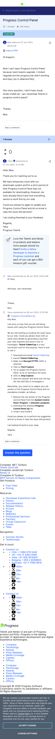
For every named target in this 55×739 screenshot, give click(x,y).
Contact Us (12, 549)
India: (25, 557)
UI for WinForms (28, 10)
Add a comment (12, 127)
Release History (14, 505)
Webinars (11, 513)
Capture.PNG (12, 50)
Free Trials (11, 485)
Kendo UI (5, 472)
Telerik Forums (12, 10)
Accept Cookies (27, 725)
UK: (24, 554)
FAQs (8, 527)
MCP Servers (7, 477)
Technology (12, 647)
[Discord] (13, 588)
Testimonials (13, 539)
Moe (9, 42)
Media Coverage (15, 655)
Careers (10, 657)
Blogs (9, 511)
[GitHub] (13, 585)
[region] (27, 716)
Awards (10, 649)
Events (9, 524)
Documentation (14, 503)
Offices (10, 660)
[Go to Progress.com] (9, 626)
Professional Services (18, 516)
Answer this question (17, 452)
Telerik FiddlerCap (41, 355)
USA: (24, 552)
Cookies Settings (27, 733)
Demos (10, 500)
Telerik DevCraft (9, 467)
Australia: (27, 562)
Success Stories (14, 536)
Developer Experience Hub (21, 498)
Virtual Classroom (16, 521)
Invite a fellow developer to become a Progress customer (26, 253)
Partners (10, 519)
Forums (10, 508)
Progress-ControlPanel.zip (23, 316)
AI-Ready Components (27, 477)
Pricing (9, 488)
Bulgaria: (26, 560)
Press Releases (14, 652)
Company (11, 644)
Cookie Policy (24, 713)
